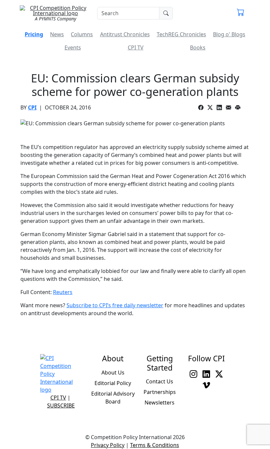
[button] (240, 13)
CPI (32, 107)
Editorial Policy (112, 383)
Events (73, 47)
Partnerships (160, 392)
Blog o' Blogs (229, 34)
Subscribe (61, 405)
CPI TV (136, 47)
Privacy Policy (107, 445)
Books (197, 47)
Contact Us (159, 381)
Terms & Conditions (154, 445)
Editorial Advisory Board (113, 397)
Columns (82, 34)
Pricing (34, 34)
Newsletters (160, 402)
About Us (112, 372)
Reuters (62, 292)
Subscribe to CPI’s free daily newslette (114, 305)
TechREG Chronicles (181, 34)
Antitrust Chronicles (125, 34)
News (57, 34)
